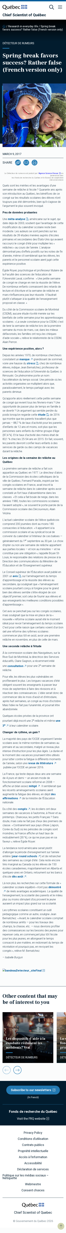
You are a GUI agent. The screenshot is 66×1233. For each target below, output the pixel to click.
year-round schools (24, 856)
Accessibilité (33, 1163)
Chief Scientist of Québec (24, 15)
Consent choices (33, 1190)
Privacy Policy (33, 1132)
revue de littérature (40, 763)
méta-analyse (16, 219)
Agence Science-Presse (48, 173)
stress (31, 363)
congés (22, 809)
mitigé (33, 786)
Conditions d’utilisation (33, 1138)
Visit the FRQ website (31, 1118)
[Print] (34, 162)
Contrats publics (33, 1145)
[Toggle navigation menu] (60, 7)
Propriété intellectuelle (33, 1151)
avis (15, 576)
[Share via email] (26, 162)
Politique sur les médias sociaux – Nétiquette (26, 1176)
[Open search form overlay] (51, 7)
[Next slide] (17, 1070)
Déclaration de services (33, 1169)
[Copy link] (18, 162)
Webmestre (33, 1184)
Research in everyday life (23, 26)
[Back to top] (61, 1226)
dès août (17, 876)
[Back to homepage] (4, 26)
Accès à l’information (33, 1157)
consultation (15, 666)
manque (24, 359)
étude (42, 414)
